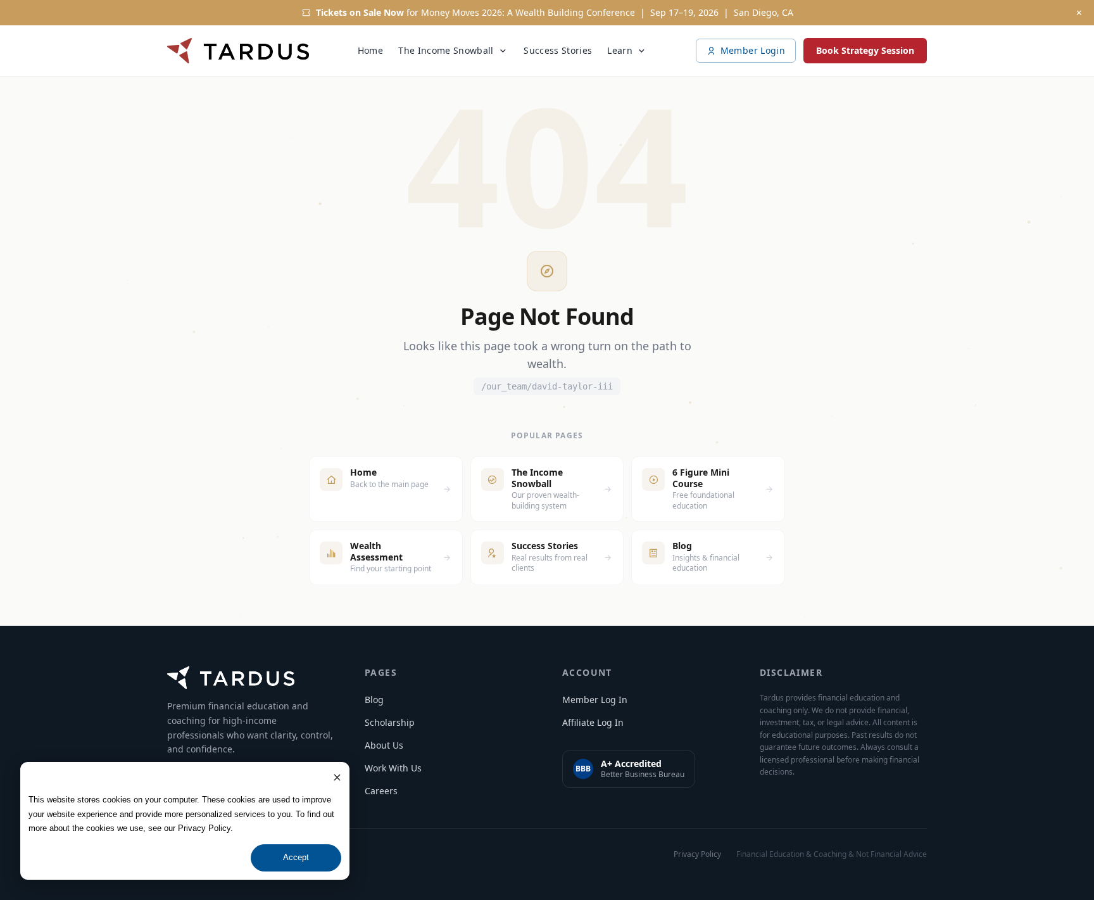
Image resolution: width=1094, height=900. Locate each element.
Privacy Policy (697, 854)
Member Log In (594, 700)
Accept (296, 857)
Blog (374, 700)
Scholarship (390, 722)
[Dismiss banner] (1078, 12)
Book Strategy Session (865, 50)
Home (370, 50)
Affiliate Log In (593, 722)
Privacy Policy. (205, 828)
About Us (384, 745)
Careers (381, 791)
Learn (619, 50)
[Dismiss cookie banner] (337, 777)
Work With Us (393, 768)
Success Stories (558, 50)
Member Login (752, 50)
